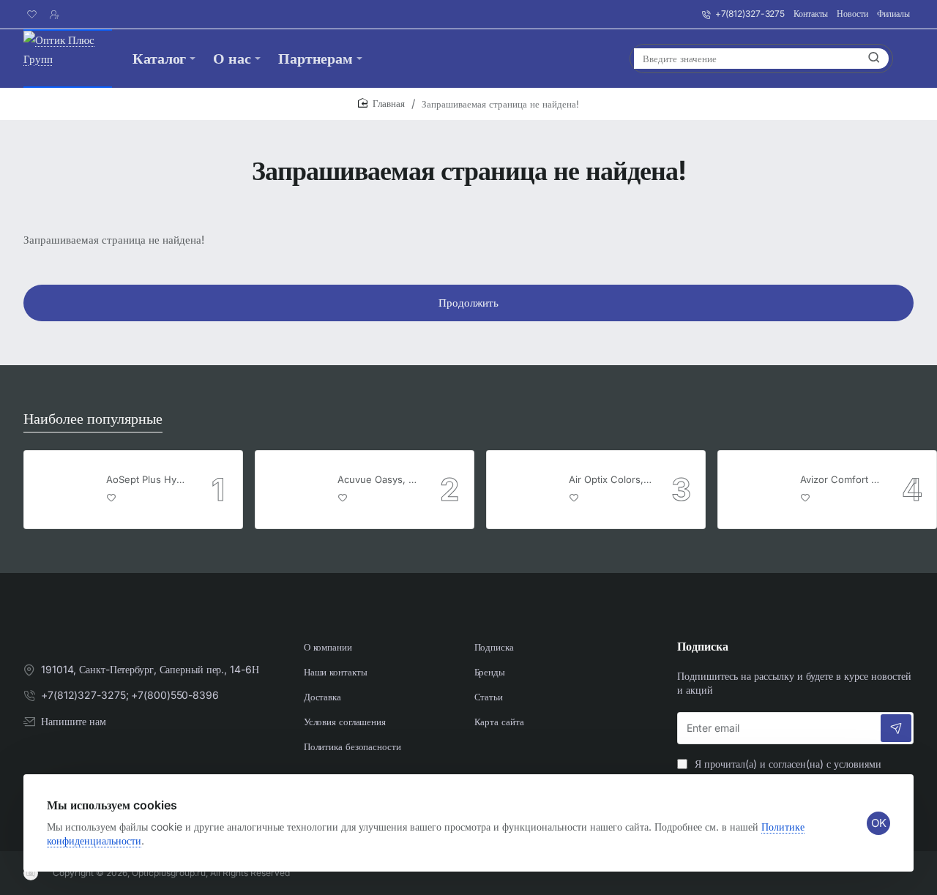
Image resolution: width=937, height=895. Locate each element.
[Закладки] (34, 14)
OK (878, 823)
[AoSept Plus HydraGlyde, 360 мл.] (63, 490)
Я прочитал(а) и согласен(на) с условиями (780, 770)
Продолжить (468, 303)
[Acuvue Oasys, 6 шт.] (294, 490)
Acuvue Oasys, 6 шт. (379, 479)
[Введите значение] (874, 58)
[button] (111, 497)
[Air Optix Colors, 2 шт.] (526, 490)
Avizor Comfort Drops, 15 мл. (842, 479)
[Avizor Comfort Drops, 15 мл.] (757, 490)
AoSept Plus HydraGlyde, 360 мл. (148, 479)
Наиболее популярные (93, 418)
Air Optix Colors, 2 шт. (610, 479)
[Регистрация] (56, 14)
